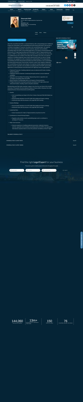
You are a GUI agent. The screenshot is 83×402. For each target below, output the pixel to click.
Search (65, 170)
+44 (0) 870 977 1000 (52, 6)
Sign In (74, 1)
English (70, 1)
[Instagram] (74, 5)
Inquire (71, 23)
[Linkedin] (67, 5)
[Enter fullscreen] (75, 57)
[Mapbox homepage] (59, 62)
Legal (24, 23)
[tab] (17, 40)
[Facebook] (70, 5)
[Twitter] (65, 5)
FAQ (31, 1)
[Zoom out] (75, 55)
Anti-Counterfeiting (28, 24)
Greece (24, 25)
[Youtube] (72, 5)
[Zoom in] (75, 53)
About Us (28, 1)
